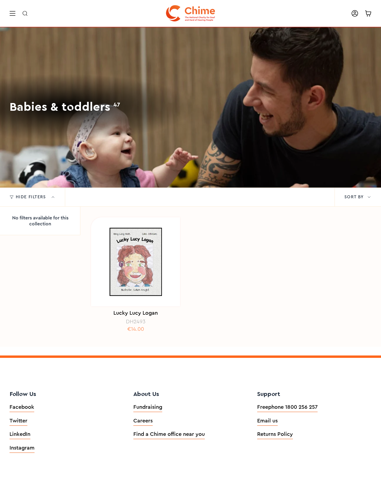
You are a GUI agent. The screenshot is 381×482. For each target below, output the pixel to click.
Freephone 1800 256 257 (287, 407)
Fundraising (147, 407)
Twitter (18, 420)
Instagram (22, 447)
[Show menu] (12, 13)
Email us (267, 420)
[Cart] (368, 13)
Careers (143, 420)
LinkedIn (20, 434)
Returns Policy (275, 434)
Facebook (22, 407)
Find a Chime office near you (169, 434)
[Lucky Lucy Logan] (135, 261)
